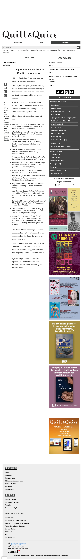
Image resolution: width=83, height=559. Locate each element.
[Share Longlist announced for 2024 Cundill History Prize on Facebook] (5, 84)
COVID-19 (53, 158)
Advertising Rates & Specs (15, 526)
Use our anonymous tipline (64, 179)
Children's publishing (58, 121)
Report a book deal (64, 182)
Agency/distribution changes (61, 118)
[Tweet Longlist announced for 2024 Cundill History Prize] (5, 88)
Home (7, 472)
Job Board (54, 50)
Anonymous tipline (12, 508)
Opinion (53, 154)
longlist (6, 140)
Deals (53, 105)
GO (78, 48)
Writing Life (55, 134)
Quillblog (8, 475)
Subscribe (65, 43)
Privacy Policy (10, 529)
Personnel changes (57, 111)
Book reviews (10, 478)
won (21, 246)
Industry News (55, 102)
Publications (9, 518)
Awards (6, 122)
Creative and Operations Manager (61, 70)
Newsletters (17, 43)
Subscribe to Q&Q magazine (15, 520)
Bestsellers (70, 50)
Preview (62, 50)
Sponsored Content (57, 170)
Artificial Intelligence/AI (60, 146)
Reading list (54, 164)
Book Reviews (20, 50)
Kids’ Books (31, 50)
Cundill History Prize (6, 136)
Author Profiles (43, 50)
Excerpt (6, 52)
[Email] (5, 95)
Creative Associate (56, 63)
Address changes (57, 131)
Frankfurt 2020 (55, 161)
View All (52, 85)
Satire (52, 167)
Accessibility (10, 538)
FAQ (6, 535)
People (53, 115)
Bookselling (54, 151)
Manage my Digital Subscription (17, 523)
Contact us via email (66, 185)
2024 (5, 130)
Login (41, 43)
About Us (8, 532)
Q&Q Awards (54, 173)
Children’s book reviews (14, 481)
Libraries (54, 127)
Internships (9, 490)
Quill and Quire (33, 35)
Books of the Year (57, 140)
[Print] (5, 91)
